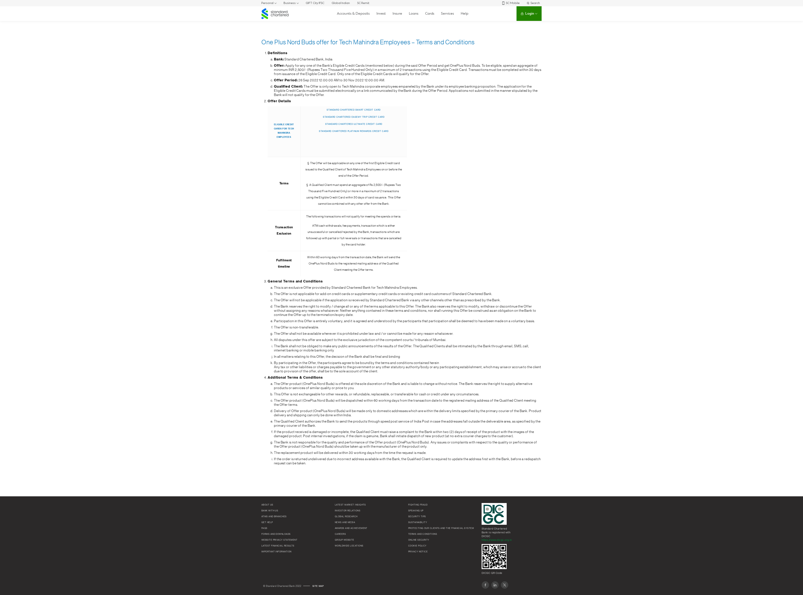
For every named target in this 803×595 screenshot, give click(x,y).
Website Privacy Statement (279, 540)
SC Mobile (513, 3)
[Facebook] (485, 585)
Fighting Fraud (417, 505)
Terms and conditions (422, 534)
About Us (267, 505)
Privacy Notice (418, 552)
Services (447, 13)
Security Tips (417, 517)
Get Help (267, 522)
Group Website (344, 540)
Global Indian (341, 3)
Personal (267, 3)
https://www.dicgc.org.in (497, 540)
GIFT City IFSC (315, 3)
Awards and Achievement (351, 528)
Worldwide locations (349, 546)
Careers (340, 534)
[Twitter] (504, 585)
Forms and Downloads (276, 534)
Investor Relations (347, 511)
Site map (318, 586)
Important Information (276, 552)
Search (535, 3)
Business (290, 3)
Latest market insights (350, 505)
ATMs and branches (274, 517)
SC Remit (363, 3)
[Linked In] (495, 585)
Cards (429, 13)
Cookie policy (417, 546)
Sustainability (417, 522)
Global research (346, 517)
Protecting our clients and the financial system (441, 528)
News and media (345, 522)
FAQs (264, 528)
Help (464, 13)
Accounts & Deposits (353, 13)
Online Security (418, 540)
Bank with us (269, 511)
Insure (397, 13)
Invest (381, 13)
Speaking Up (415, 511)
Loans (413, 13)
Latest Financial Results (277, 546)
